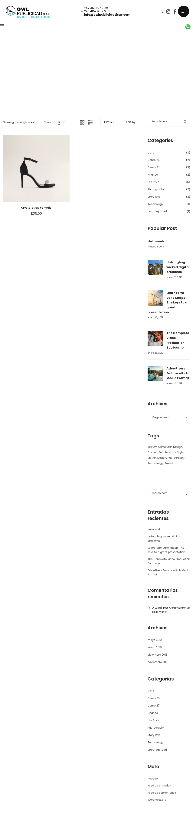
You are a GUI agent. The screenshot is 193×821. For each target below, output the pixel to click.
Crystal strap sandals (36, 208)
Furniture (165, 452)
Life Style (153, 182)
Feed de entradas (159, 785)
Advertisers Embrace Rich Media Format (177, 373)
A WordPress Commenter (169, 608)
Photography (156, 189)
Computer (165, 447)
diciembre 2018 (157, 655)
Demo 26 (154, 160)
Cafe (151, 152)
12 (59, 122)
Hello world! (157, 241)
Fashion (153, 452)
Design (177, 447)
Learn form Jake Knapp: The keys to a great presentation (167, 302)
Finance (153, 175)
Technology (155, 204)
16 (64, 122)
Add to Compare (36, 172)
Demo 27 (154, 167)
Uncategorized (157, 211)
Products (102, 84)
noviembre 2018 (158, 662)
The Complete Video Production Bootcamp (177, 340)
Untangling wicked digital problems (178, 267)
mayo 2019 (155, 640)
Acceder (153, 778)
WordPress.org (157, 800)
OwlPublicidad (82, 84)
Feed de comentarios (162, 793)
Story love (154, 197)
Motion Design (157, 458)
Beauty (152, 447)
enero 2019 (155, 647)
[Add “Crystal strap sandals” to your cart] (45, 172)
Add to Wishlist (27, 172)
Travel (169, 463)
